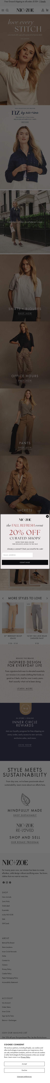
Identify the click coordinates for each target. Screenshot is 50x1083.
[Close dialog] (47, 516)
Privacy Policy (25, 1057)
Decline (24, 1070)
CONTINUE (25, 562)
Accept (24, 1064)
